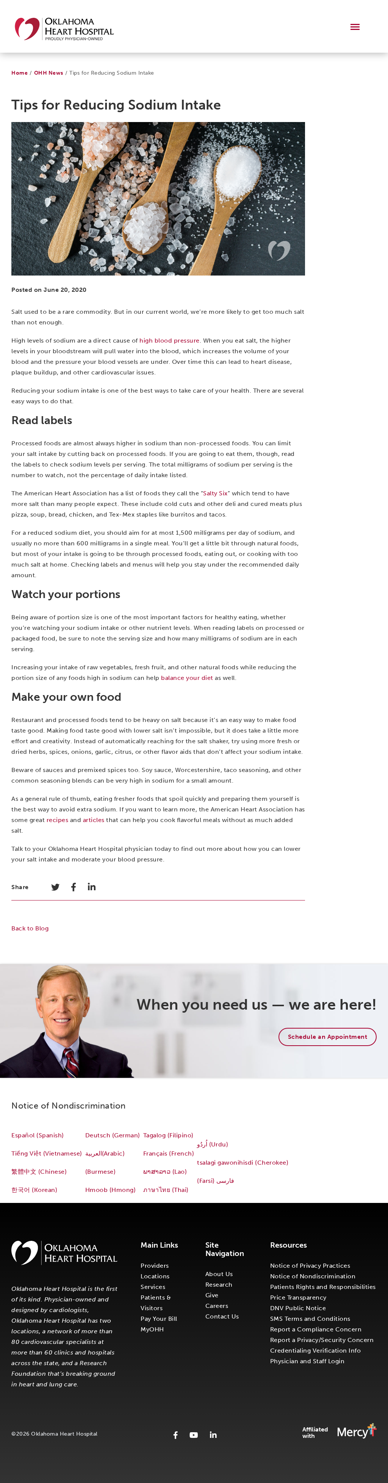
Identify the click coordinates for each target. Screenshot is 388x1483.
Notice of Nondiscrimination (313, 1276)
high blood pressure (169, 340)
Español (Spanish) (37, 1135)
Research (219, 1284)
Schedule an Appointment (328, 1036)
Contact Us (222, 1316)
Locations (155, 1276)
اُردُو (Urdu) (212, 1144)
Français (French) (168, 1153)
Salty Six (215, 493)
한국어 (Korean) (34, 1189)
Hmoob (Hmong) (110, 1189)
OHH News (48, 73)
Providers (155, 1265)
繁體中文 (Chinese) (39, 1171)
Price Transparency (298, 1297)
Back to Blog (29, 928)
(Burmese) (100, 1171)
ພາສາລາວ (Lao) (165, 1171)
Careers (216, 1305)
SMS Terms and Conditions (310, 1318)
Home (19, 73)
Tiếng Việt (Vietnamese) (46, 1153)
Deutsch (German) (112, 1135)
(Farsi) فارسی (216, 1180)
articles (94, 820)
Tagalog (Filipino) (168, 1135)
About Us (219, 1274)
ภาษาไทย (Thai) (166, 1189)
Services (153, 1286)
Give (212, 1295)
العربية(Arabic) (105, 1153)
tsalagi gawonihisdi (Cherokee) (242, 1162)
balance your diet (187, 677)
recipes (58, 820)
